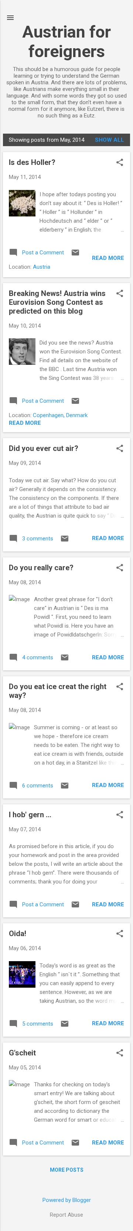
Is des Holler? (32, 162)
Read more (108, 258)
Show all (109, 140)
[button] (119, 163)
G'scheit (22, 1052)
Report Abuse (66, 1214)
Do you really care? (41, 567)
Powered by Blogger (66, 1200)
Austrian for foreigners (66, 41)
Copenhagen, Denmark (60, 415)
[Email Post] (75, 255)
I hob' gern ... (30, 814)
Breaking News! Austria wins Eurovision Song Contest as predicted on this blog (57, 302)
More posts (66, 1170)
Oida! (17, 933)
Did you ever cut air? (43, 448)
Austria (41, 267)
